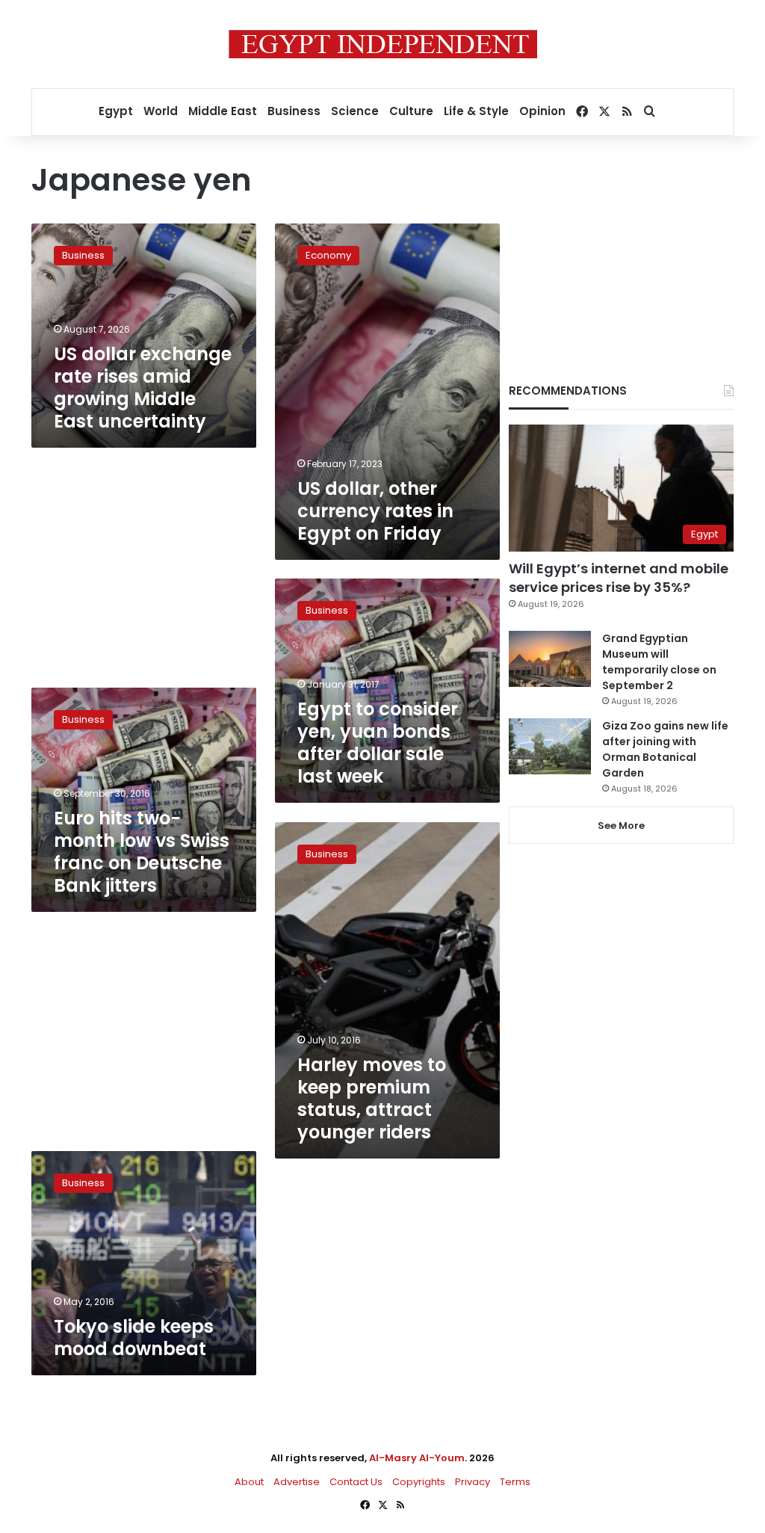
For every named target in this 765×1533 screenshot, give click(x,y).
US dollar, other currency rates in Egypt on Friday (375, 511)
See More (621, 825)
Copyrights (418, 1482)
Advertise (296, 1482)
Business (293, 111)
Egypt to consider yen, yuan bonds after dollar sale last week (377, 743)
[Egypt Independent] (383, 44)
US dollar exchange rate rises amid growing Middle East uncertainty (143, 388)
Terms (515, 1482)
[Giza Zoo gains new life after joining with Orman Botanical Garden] (550, 746)
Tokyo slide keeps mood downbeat (134, 1337)
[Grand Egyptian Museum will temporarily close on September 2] (550, 659)
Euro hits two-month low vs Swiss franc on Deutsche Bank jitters (141, 852)
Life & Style (476, 111)
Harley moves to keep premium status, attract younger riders (371, 1098)
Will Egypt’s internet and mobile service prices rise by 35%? (618, 577)
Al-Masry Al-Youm (417, 1458)
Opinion (542, 111)
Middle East (222, 111)
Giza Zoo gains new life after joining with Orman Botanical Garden (665, 749)
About (249, 1482)
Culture (411, 111)
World (160, 111)
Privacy (472, 1482)
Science (355, 111)
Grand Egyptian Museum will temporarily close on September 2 (659, 662)
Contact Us (355, 1482)
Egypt (116, 111)
